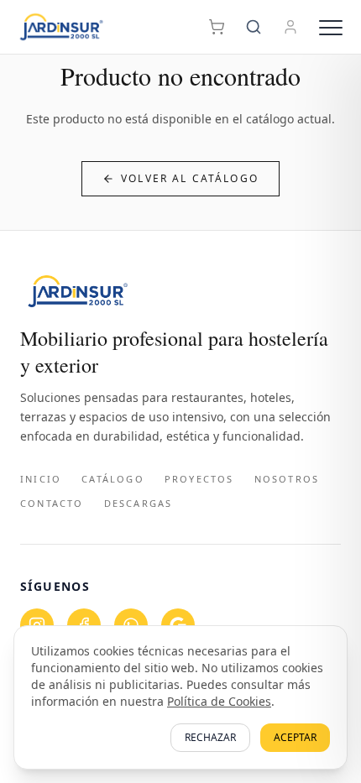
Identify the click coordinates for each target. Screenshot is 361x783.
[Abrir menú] (331, 27)
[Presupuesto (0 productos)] (216, 27)
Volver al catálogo (190, 178)
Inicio (40, 478)
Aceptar (295, 737)
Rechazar (210, 737)
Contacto (52, 503)
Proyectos (199, 478)
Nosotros (287, 478)
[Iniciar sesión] (290, 27)
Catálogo (112, 478)
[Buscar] (253, 27)
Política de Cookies (219, 701)
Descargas (138, 503)
